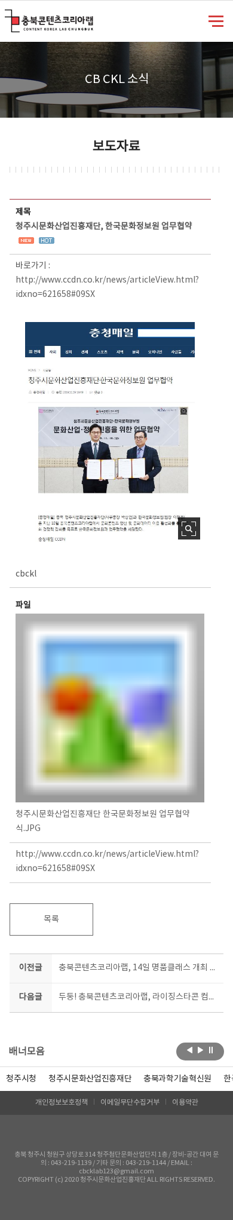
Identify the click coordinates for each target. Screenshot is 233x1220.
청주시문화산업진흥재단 (89, 1079)
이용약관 (185, 1102)
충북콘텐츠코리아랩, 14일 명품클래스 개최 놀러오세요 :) (139, 968)
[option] (21, 1079)
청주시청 (21, 1079)
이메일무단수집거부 (130, 1102)
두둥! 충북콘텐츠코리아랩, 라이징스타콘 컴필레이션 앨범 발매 (139, 997)
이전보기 (189, 1050)
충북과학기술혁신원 (177, 1079)
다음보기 (200, 1050)
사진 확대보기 (189, 528)
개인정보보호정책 (61, 1102)
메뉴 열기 (216, 20)
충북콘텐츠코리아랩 (7, 16)
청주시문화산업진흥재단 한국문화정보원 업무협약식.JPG (103, 821)
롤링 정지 (211, 1050)
